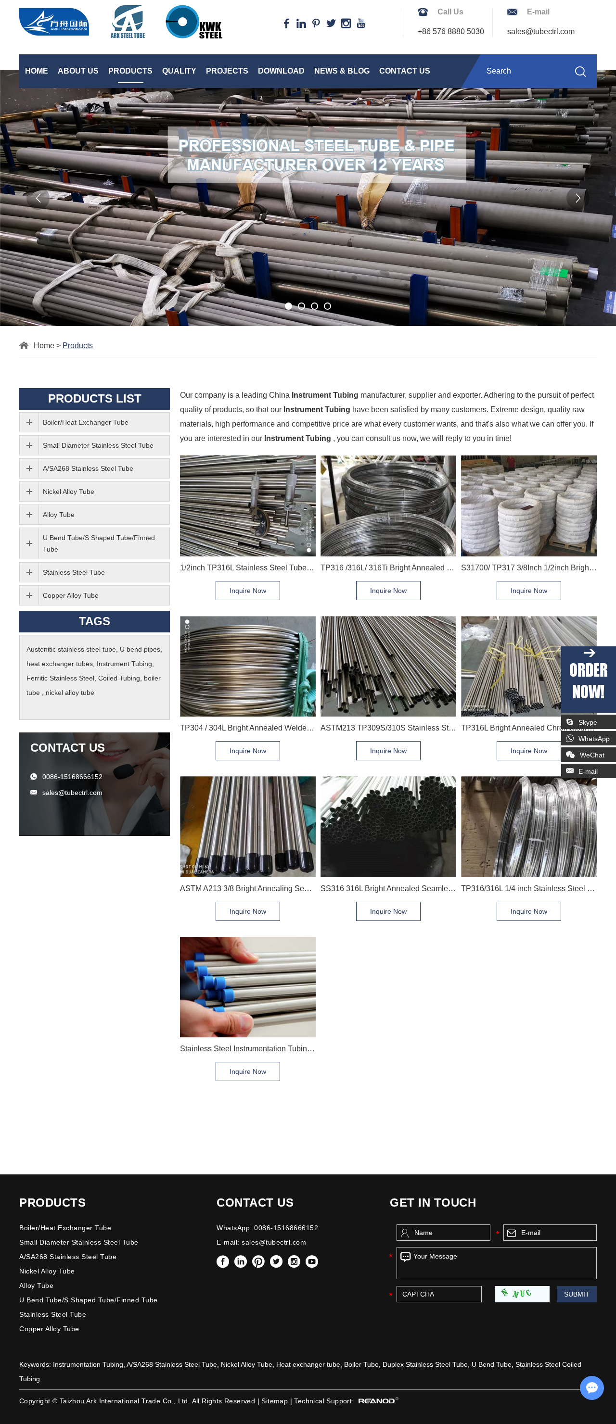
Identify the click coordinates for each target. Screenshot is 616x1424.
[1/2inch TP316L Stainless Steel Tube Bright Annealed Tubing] (248, 505)
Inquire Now (248, 590)
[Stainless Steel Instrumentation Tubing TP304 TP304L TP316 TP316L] (248, 987)
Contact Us (404, 71)
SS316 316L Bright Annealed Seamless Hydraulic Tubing (388, 888)
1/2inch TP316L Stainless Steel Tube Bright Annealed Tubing (248, 568)
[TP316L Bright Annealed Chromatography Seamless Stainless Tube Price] (529, 666)
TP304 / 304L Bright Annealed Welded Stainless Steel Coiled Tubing (248, 728)
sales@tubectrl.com (541, 31)
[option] (308, 198)
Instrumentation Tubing (88, 1364)
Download (281, 71)
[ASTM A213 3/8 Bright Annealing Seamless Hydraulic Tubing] (248, 826)
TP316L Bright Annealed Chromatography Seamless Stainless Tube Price (529, 728)
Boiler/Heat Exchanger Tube (85, 422)
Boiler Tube (361, 1364)
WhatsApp (594, 739)
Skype (587, 722)
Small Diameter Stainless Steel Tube (98, 445)
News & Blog (342, 71)
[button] (38, 198)
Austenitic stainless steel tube (71, 649)
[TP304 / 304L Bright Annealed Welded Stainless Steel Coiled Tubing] (248, 666)
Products (130, 71)
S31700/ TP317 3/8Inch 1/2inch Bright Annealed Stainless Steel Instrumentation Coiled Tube (529, 568)
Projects (227, 71)
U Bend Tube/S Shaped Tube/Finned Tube (99, 543)
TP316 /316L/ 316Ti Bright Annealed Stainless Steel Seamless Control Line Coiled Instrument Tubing (388, 568)
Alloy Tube (59, 514)
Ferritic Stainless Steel (60, 678)
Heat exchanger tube (308, 1364)
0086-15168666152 (72, 777)
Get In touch (433, 1202)
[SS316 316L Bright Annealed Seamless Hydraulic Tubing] (388, 826)
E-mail (588, 771)
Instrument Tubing (124, 664)
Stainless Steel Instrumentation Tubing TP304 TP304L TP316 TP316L (248, 1049)
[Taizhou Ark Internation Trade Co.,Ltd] (120, 21)
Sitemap (274, 1401)
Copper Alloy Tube (71, 595)
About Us (78, 71)
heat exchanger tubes (59, 664)
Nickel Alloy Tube (68, 491)
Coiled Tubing (119, 678)
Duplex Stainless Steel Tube (425, 1364)
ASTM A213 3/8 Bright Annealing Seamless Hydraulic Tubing (248, 888)
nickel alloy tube (70, 692)
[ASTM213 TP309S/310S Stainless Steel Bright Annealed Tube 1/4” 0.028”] (388, 666)
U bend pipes (140, 649)
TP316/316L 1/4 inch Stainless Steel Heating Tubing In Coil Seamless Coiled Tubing (529, 888)
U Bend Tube (492, 1364)
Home (36, 71)
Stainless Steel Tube (74, 572)
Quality (179, 71)
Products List (94, 398)
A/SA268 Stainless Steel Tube (88, 468)
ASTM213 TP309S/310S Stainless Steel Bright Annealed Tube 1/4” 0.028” (388, 728)
